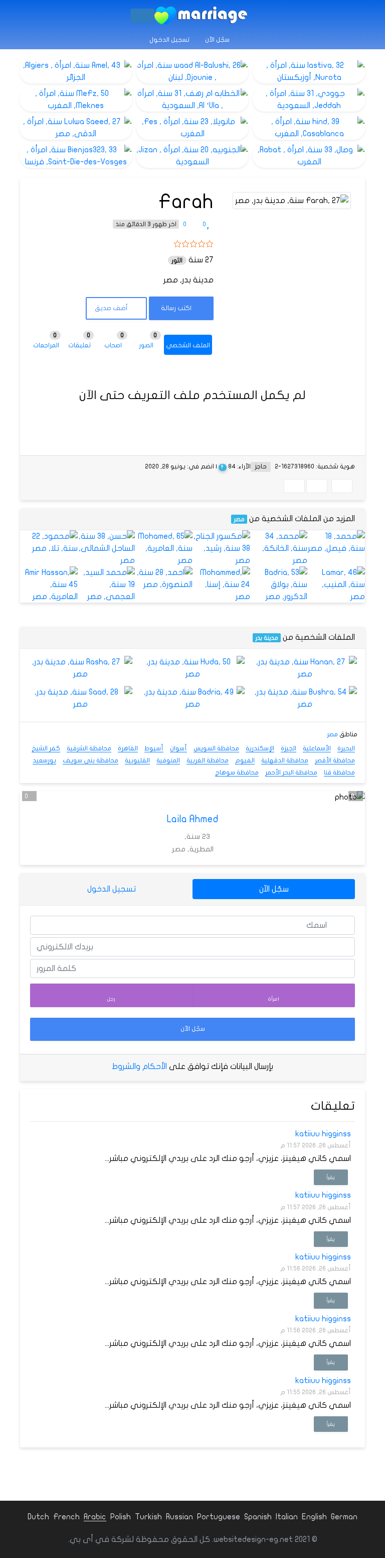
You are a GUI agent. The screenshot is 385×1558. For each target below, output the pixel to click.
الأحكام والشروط (139, 1066)
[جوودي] (309, 99)
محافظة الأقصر (335, 760)
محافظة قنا (339, 772)
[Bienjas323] (76, 156)
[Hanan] (305, 668)
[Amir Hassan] (49, 584)
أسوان (178, 748)
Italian (287, 1517)
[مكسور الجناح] (221, 548)
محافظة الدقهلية (284, 760)
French (66, 1517)
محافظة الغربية (207, 760)
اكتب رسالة (177, 308)
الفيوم (245, 760)
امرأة (273, 999)
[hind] (309, 128)
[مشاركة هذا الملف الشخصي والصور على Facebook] (341, 486)
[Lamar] (336, 584)
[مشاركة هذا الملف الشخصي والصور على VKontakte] (294, 486)
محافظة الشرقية (89, 748)
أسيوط (153, 748)
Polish (120, 1517)
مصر (239, 519)
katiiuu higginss (323, 1134)
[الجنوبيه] (192, 156)
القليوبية (137, 760)
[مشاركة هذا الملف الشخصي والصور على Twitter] (316, 486)
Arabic (95, 1517)
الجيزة (288, 748)
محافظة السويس (216, 748)
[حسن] (106, 548)
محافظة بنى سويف (90, 760)
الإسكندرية (260, 748)
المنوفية (168, 760)
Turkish (148, 1517)
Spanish (258, 1517)
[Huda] (192, 668)
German (344, 1517)
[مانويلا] (192, 128)
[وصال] (309, 156)
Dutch (38, 1517)
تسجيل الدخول (170, 39)
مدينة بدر (266, 638)
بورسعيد (44, 760)
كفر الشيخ (46, 748)
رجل (111, 999)
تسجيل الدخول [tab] (111, 889)
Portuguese (218, 1517)
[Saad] (80, 698)
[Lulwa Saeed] (76, 128)
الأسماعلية (317, 748)
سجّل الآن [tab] (274, 889)
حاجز (261, 466)
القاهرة (128, 748)
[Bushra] (305, 698)
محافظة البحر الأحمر (291, 772)
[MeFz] (76, 99)
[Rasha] (80, 668)
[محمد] (336, 542)
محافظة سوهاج (237, 772)
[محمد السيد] (106, 584)
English (314, 1517)
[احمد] (163, 578)
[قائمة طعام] (142, 16)
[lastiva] (309, 71)
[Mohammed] (221, 584)
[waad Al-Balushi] (192, 71)
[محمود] (49, 542)
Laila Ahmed (193, 819)
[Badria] (279, 584)
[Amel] (76, 71)
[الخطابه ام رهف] (192, 99)
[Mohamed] (163, 548)
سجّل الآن (218, 39)
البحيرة (346, 748)
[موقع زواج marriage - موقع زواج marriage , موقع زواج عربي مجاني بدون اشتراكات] (200, 15)
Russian (179, 1517)
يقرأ (330, 1177)
